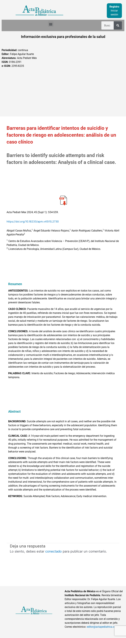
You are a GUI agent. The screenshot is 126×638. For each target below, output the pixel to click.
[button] (50, 24)
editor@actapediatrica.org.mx (104, 626)
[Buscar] (118, 25)
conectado (53, 551)
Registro (114, 6)
